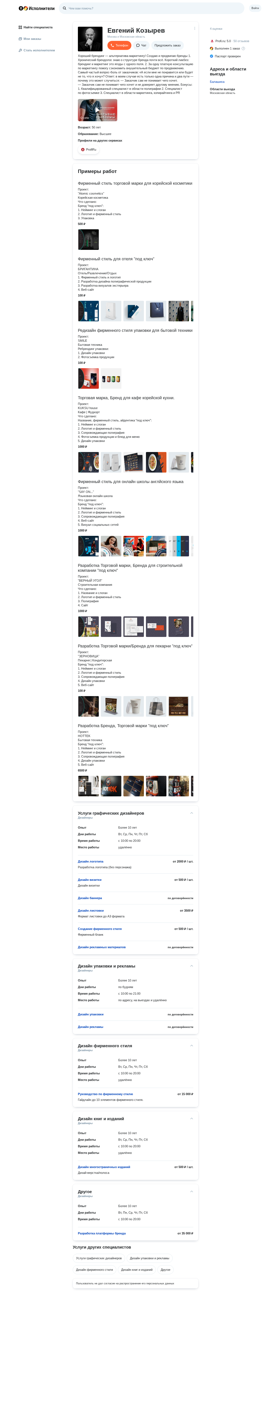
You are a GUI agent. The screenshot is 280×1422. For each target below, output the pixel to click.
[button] (119, 45)
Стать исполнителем (39, 50)
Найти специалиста (38, 27)
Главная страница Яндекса (21, 8)
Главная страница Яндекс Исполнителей (37, 8)
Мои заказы (32, 38)
